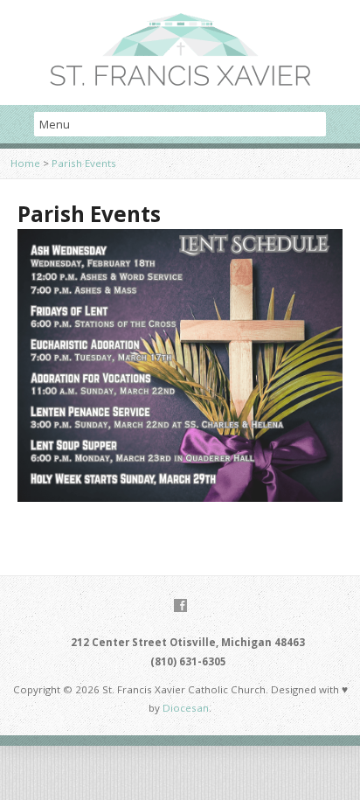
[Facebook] (180, 605)
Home (25, 163)
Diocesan (184, 707)
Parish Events (84, 163)
